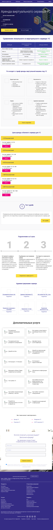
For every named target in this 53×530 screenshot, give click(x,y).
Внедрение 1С (37, 419)
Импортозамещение (28, 1)
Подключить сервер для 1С (26, 275)
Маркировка (3, 501)
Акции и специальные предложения (8, 490)
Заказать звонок (9, 30)
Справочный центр (30, 503)
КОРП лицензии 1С (38, 422)
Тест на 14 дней (25, 30)
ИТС (27, 499)
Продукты (4, 484)
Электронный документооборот (7, 505)
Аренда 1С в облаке (30, 501)
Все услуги (3, 499)
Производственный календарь (32, 506)
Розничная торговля (30, 490)
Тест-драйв (45, 220)
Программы (3, 486)
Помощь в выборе (4, 487)
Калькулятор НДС (30, 505)
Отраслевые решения (5, 488)
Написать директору (6, 1)
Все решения (29, 486)
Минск (50, 1)
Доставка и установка (5, 507)
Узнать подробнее (26, 122)
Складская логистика (30, 491)
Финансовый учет (29, 494)
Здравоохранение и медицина (32, 487)
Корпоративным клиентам (6, 503)
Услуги (3, 497)
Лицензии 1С (17, 422)
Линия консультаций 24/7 (31, 502)
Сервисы (28, 497)
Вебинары (18, 1)
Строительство (29, 492)
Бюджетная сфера (4, 491)
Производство (29, 488)
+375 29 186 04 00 (6, 479)
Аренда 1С (16, 419)
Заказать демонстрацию (6, 506)
